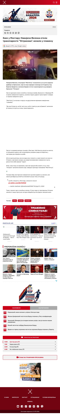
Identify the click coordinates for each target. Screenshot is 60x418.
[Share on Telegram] (10, 33)
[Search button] (54, 2)
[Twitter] (30, 406)
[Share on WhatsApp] (16, 33)
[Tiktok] (38, 406)
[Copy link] (5, 33)
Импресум (15, 397)
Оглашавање (35, 397)
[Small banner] (30, 294)
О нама (6, 397)
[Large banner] (30, 15)
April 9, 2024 (40, 186)
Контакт (24, 397)
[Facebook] (22, 406)
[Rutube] (34, 406)
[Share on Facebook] (8, 33)
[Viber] (42, 406)
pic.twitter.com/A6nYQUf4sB (17, 183)
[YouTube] (18, 406)
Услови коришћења (49, 397)
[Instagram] (26, 406)
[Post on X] (13, 33)
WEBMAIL (30, 401)
